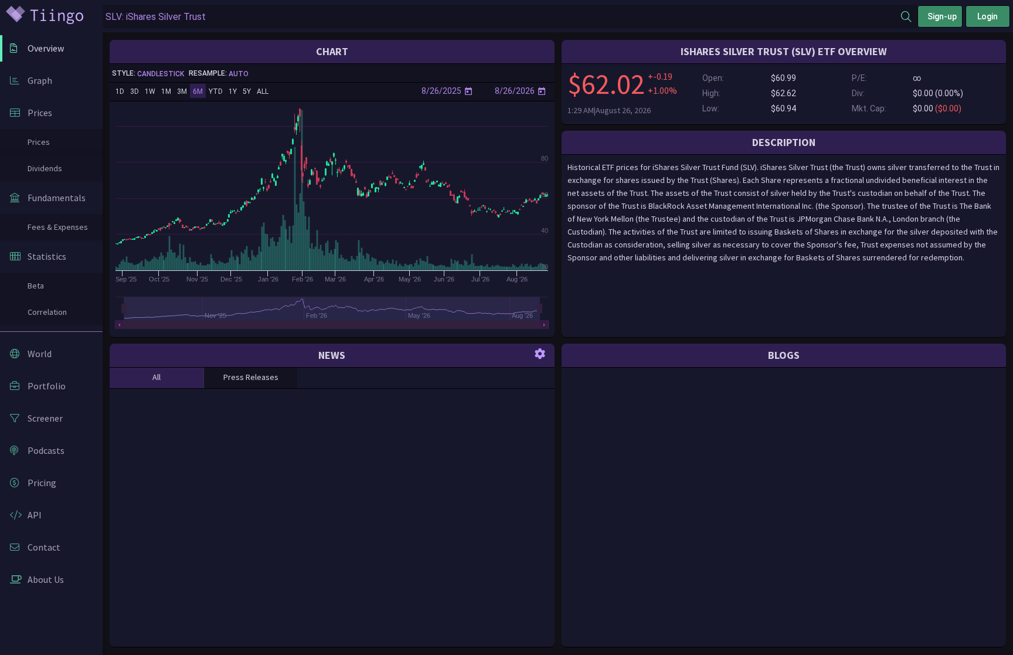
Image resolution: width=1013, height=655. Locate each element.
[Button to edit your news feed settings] (540, 353)
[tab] (156, 378)
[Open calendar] (468, 91)
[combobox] (502, 16)
